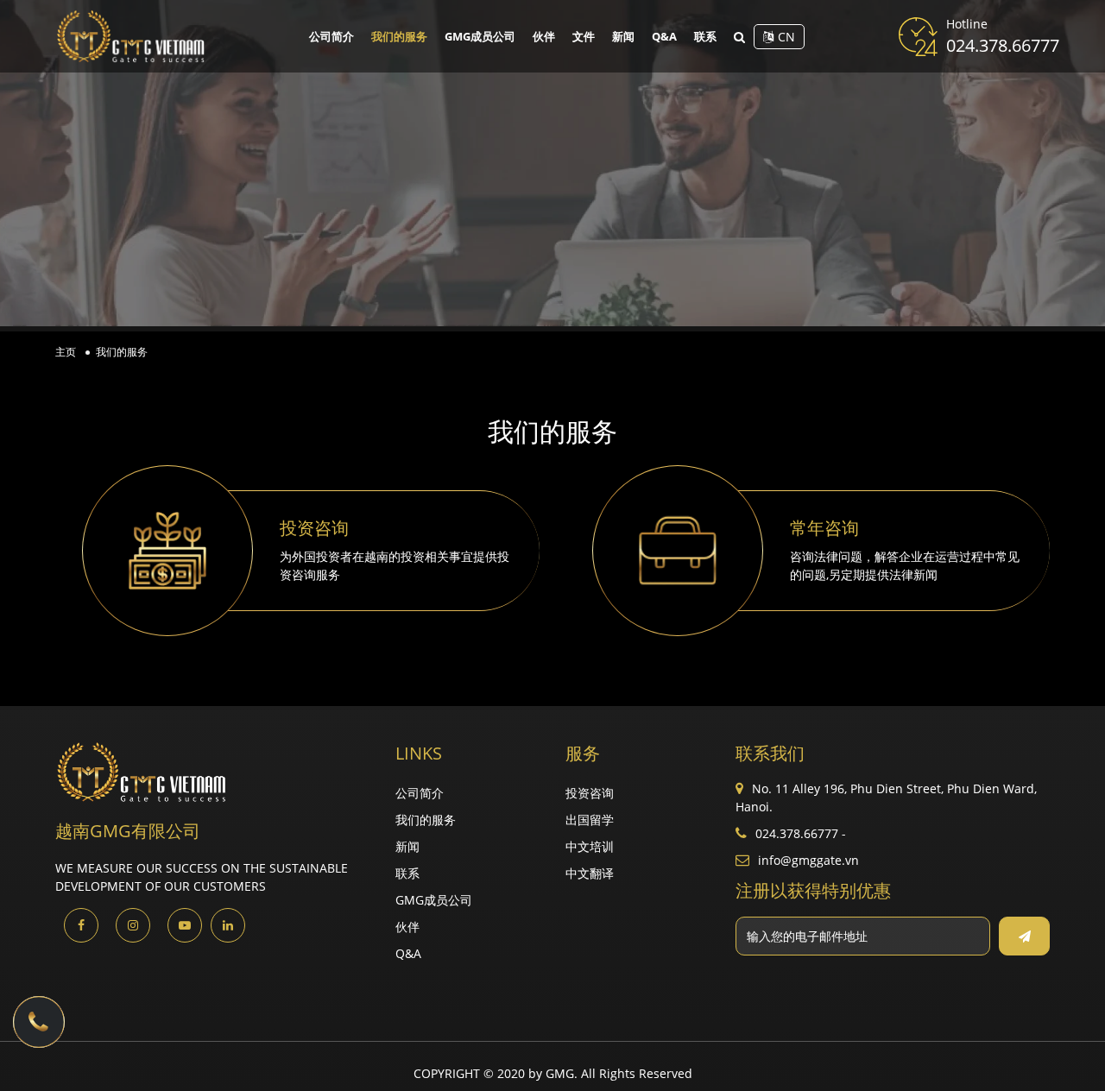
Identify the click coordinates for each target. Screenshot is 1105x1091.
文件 (583, 36)
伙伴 (544, 36)
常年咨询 (824, 527)
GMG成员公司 (480, 36)
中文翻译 (589, 873)
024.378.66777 (1002, 45)
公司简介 (331, 36)
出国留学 (589, 819)
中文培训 (589, 846)
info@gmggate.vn (808, 860)
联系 (705, 36)
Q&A (664, 36)
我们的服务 (399, 36)
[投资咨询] (167, 550)
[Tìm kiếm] (739, 36)
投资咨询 (314, 527)
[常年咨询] (677, 550)
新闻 (623, 36)
